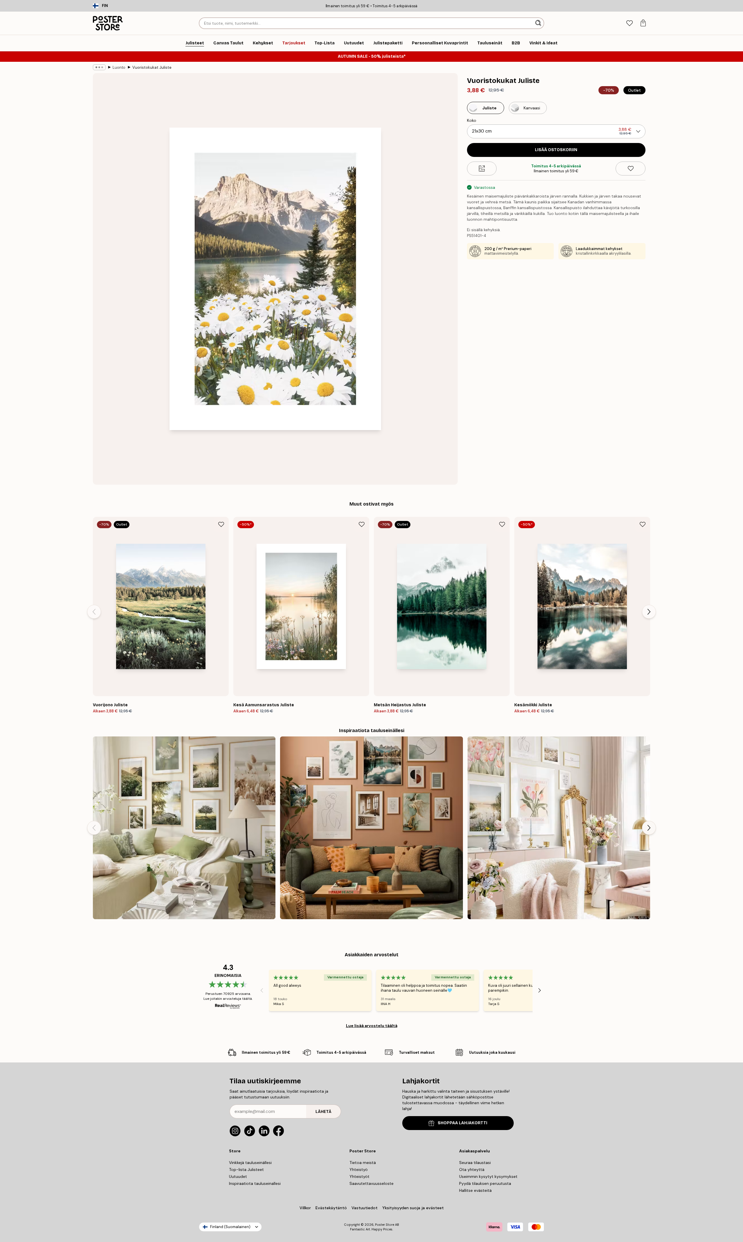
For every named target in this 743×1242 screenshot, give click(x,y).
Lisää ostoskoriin (556, 149)
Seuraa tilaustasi (475, 1162)
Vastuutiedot (364, 1207)
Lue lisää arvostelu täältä (371, 1025)
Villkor (305, 1207)
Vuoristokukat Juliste (152, 67)
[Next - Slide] (649, 612)
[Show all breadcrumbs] (99, 67)
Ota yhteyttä (471, 1169)
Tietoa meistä (362, 1162)
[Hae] (538, 23)
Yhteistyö (358, 1169)
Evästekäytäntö (331, 1207)
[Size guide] (482, 168)
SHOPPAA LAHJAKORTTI (462, 1122)
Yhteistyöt (359, 1176)
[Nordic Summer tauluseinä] (184, 827)
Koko (471, 120)
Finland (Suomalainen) (230, 1226)
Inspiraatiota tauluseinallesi (255, 1183)
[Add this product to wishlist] (630, 168)
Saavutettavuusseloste (371, 1183)
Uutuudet (238, 1176)
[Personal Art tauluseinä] (371, 827)
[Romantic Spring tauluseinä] (559, 827)
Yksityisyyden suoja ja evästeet (413, 1207)
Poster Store (384, 1225)
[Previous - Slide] (94, 612)
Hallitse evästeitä (475, 1190)
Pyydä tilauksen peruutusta (485, 1183)
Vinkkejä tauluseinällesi (250, 1162)
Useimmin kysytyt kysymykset (488, 1176)
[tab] (629, 23)
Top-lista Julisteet (246, 1169)
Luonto (119, 67)
